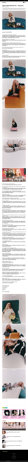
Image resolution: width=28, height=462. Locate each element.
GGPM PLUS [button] (14, 453)
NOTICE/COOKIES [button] (14, 456)
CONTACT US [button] (14, 458)
